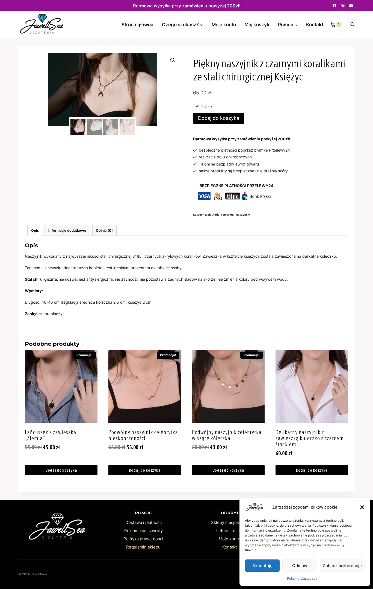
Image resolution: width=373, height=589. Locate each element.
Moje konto (224, 24)
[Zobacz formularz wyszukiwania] (350, 24)
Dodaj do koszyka (218, 118)
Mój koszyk (257, 24)
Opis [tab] (35, 230)
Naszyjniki (243, 214)
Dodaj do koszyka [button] (61, 470)
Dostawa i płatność (143, 522)
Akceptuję (262, 565)
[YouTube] (351, 5)
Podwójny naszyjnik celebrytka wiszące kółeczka (227, 435)
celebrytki (228, 214)
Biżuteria (214, 214)
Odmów (299, 565)
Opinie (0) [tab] (104, 230)
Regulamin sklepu (143, 547)
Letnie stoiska (229, 530)
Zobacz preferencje (342, 565)
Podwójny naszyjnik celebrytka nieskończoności (143, 435)
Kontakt (314, 24)
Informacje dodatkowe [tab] (67, 230)
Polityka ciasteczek (302, 578)
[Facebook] (334, 5)
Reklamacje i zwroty (143, 530)
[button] (362, 507)
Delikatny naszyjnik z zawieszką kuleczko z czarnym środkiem (310, 438)
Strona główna (137, 24)
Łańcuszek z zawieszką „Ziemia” (50, 435)
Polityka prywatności (143, 538)
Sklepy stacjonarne (229, 522)
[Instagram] (343, 5)
